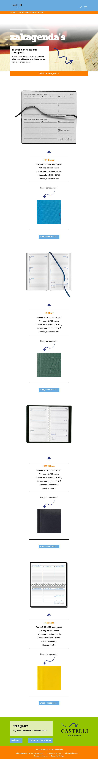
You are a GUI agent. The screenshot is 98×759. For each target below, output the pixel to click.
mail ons (15, 740)
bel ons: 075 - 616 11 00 (40, 740)
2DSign (61, 756)
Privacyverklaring (40, 756)
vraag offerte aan (48, 236)
